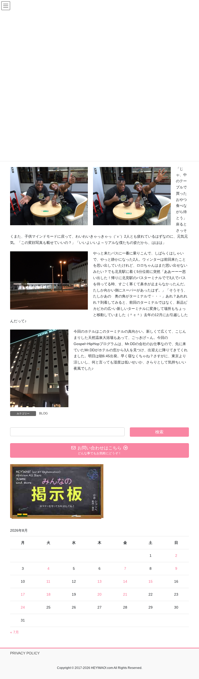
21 (125, 594)
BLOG (43, 413)
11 (48, 581)
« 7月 (14, 632)
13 (99, 581)
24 (23, 607)
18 (48, 594)
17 (23, 594)
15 (150, 581)
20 (99, 594)
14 (125, 581)
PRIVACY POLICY (25, 653)
